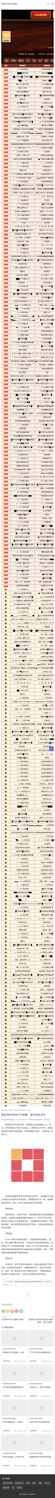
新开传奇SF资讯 (37, 1120)
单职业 (19, 1488)
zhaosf (47, 1483)
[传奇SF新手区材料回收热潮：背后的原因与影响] (41, 1408)
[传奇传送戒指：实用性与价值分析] (14, 1443)
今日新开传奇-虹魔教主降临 (12, 1319)
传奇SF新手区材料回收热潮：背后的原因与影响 (39, 1422)
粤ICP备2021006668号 (27, 1494)
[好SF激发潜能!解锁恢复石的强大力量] (14, 1373)
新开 (27, 1483)
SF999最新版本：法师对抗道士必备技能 (13, 1422)
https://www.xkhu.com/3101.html (28, 1281)
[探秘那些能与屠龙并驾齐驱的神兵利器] (41, 1443)
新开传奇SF (19, 1483)
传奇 (34, 1483)
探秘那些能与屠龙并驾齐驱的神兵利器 (40, 1457)
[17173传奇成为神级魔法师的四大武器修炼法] (41, 1338)
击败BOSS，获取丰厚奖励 (39, 1387)
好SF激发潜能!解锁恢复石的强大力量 (14, 1387)
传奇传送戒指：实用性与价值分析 (13, 1457)
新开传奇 (6, 1488)
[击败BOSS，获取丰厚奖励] (41, 1373)
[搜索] (48, 3)
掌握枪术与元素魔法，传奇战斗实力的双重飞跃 (13, 1352)
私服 (40, 1483)
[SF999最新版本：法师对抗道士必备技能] (14, 1408)
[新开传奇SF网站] (12, 4)
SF (13, 1488)
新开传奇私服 (9, 1120)
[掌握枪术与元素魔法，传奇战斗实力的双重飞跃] (14, 1338)
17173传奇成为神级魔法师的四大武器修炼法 (40, 1352)
